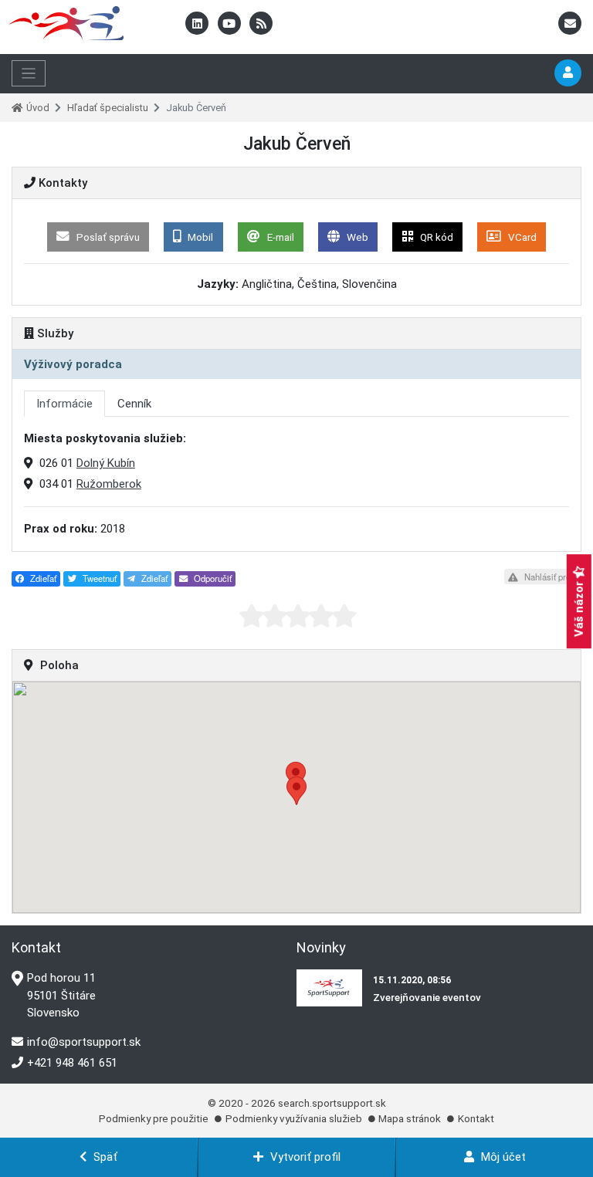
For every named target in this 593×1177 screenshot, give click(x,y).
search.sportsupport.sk (332, 1103)
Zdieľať (42, 578)
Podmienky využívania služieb (293, 1118)
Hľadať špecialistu (107, 107)
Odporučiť (211, 578)
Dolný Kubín (105, 463)
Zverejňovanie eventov (427, 997)
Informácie (64, 404)
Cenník (134, 404)
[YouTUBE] (231, 24)
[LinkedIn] (198, 24)
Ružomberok (108, 484)
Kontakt (476, 1118)
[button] (296, 790)
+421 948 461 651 (72, 1063)
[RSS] (261, 24)
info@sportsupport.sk (84, 1042)
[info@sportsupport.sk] (569, 24)
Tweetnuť (98, 578)
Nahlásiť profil (550, 576)
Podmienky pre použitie (153, 1118)
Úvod (37, 107)
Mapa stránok (409, 1118)
